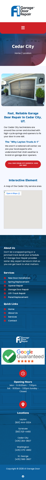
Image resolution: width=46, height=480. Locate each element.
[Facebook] (23, 476)
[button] (23, 28)
